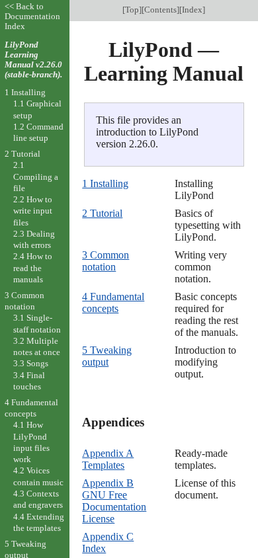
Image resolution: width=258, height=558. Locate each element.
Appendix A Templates (108, 459)
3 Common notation (105, 260)
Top (132, 10)
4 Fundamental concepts (113, 302)
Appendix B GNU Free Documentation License (114, 500)
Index (192, 10)
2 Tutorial (102, 213)
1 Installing (105, 183)
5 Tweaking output (107, 356)
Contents (160, 10)
